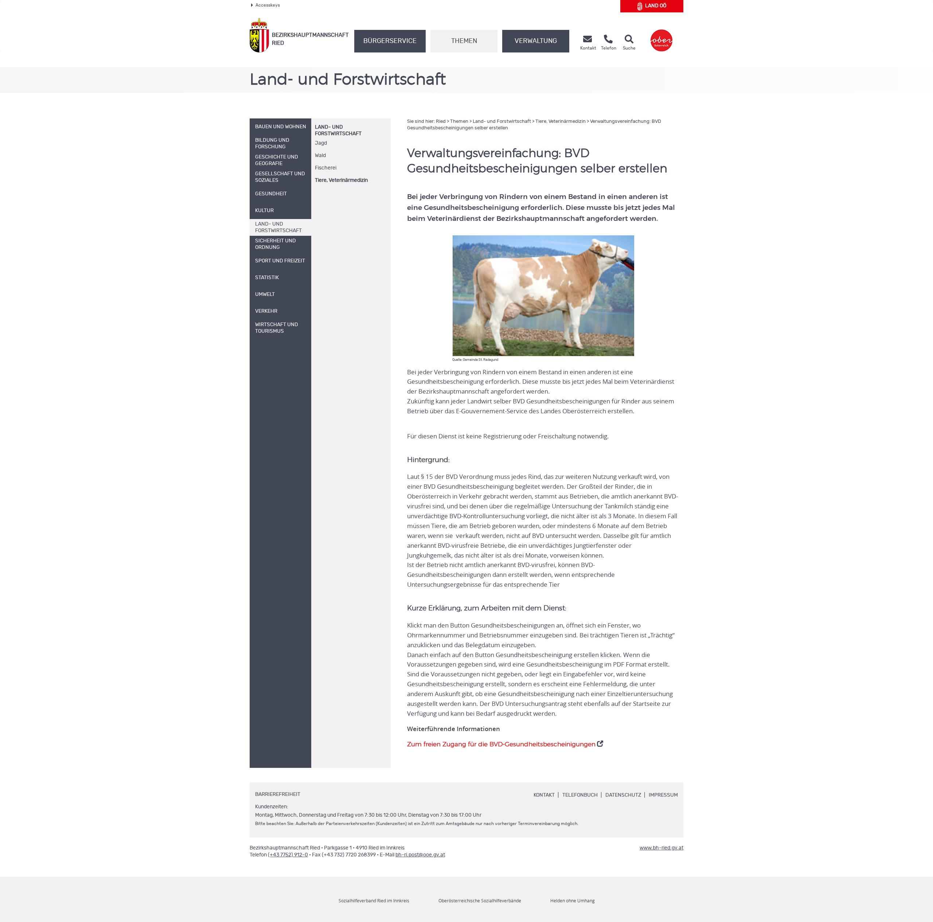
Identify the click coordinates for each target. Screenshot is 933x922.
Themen (464, 41)
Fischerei (325, 168)
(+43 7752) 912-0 (288, 854)
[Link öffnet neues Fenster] (661, 35)
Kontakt (544, 795)
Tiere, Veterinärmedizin (341, 180)
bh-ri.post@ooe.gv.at (420, 854)
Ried (441, 121)
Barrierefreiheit (277, 794)
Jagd (321, 143)
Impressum (663, 795)
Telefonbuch (580, 795)
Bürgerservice (390, 41)
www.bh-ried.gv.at (661, 848)
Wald (320, 155)
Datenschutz (623, 795)
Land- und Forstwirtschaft (502, 121)
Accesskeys (267, 5)
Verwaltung (536, 41)
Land (655, 5)
